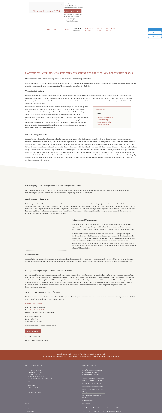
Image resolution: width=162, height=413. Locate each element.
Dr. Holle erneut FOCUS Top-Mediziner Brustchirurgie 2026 (101, 408)
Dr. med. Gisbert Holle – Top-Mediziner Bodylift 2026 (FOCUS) (102, 412)
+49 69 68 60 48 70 (34, 387)
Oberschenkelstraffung (105, 117)
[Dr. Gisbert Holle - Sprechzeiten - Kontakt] (26, 370)
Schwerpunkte (87, 401)
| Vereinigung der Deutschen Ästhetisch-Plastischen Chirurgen (93, 379)
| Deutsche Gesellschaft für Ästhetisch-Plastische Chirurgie (92, 385)
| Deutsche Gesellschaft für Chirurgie (92, 391)
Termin (155, 33)
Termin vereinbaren (33, 331)
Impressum (30, 408)
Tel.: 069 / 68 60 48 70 (69, 5)
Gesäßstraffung (103, 120)
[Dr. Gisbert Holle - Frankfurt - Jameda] (34, 397)
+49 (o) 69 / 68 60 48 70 (37, 307)
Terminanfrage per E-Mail (72, 11)
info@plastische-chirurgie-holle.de (42, 312)
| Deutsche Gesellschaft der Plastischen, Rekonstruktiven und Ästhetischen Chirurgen (92, 372)
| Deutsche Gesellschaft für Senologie (91, 396)
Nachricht (155, 36)
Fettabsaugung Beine (104, 122)
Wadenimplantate (103, 124)
